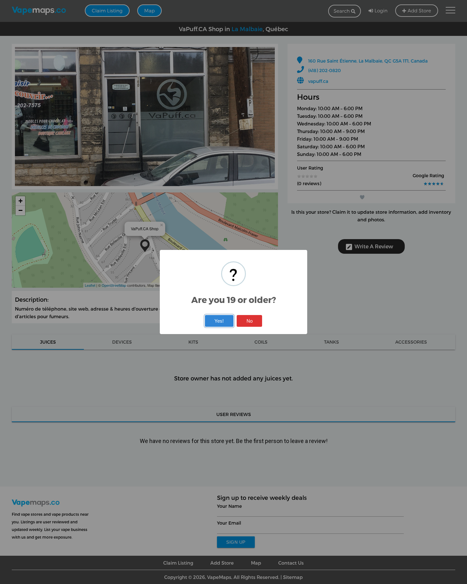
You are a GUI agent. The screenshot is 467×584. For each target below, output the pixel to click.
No (250, 321)
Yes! (219, 321)
